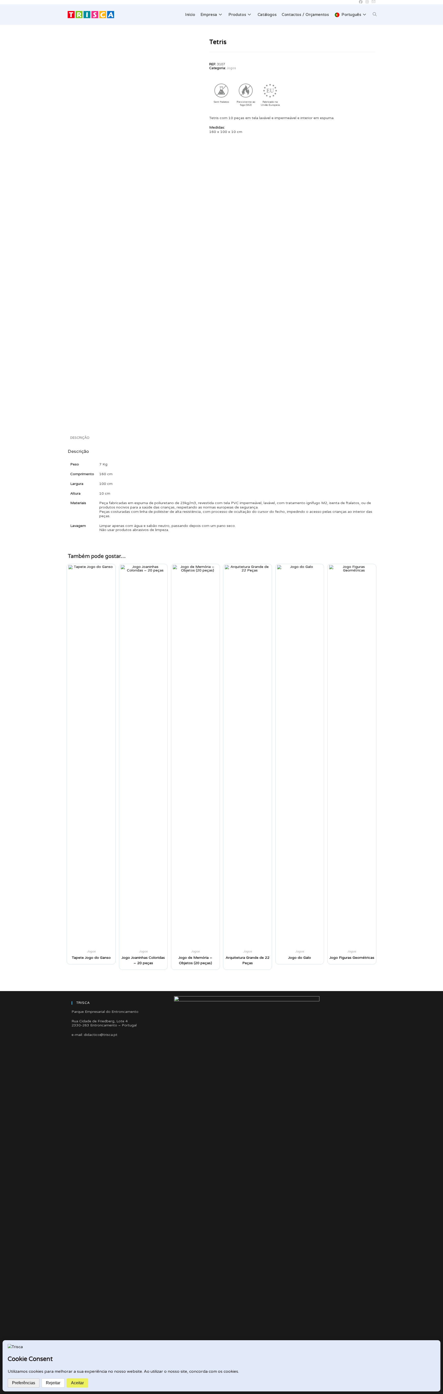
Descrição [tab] (79, 438)
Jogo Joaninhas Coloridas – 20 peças (143, 960)
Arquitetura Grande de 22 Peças (247, 960)
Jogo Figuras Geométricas (351, 957)
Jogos (231, 68)
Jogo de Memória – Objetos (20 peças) (195, 960)
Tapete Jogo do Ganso (91, 957)
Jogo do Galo (299, 957)
